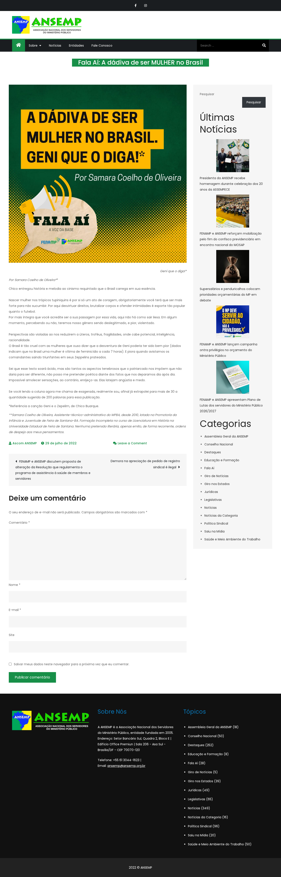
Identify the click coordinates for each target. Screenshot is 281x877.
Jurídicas (211, 492)
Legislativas (213, 500)
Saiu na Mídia (214, 531)
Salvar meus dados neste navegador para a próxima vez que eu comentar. (71, 664)
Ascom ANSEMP (25, 443)
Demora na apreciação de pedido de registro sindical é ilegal (145, 464)
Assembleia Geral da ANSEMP (226, 436)
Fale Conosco (102, 45)
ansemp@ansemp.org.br (126, 766)
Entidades (76, 45)
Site (11, 635)
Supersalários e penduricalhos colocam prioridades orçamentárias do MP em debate (230, 295)
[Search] (264, 45)
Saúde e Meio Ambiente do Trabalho (232, 539)
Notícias (55, 45)
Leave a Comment (132, 443)
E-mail (15, 610)
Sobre (33, 45)
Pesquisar (207, 94)
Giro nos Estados (217, 484)
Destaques (212, 452)
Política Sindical (216, 523)
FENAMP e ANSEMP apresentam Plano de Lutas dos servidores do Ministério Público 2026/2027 (231, 405)
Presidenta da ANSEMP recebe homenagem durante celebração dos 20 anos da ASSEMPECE (231, 184)
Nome (14, 585)
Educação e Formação (221, 460)
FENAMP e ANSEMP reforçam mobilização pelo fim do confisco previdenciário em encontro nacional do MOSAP (231, 239)
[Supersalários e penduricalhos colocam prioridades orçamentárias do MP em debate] (232, 266)
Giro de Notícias (216, 476)
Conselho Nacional (218, 444)
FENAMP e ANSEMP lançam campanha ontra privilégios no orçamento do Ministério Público (228, 350)
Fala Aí (209, 468)
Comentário (19, 522)
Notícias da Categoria (221, 515)
